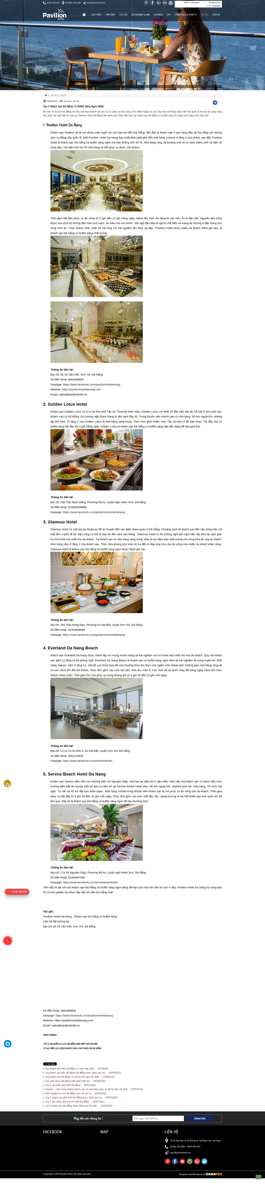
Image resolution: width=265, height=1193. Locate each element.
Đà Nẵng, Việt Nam (73, 3)
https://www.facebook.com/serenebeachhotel (90, 882)
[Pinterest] (146, 2)
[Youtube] (182, 1161)
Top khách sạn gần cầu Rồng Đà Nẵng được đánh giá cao (83, 1072)
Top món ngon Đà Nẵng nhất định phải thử (75, 1081)
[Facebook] (152, 2)
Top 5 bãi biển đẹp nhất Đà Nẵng (70, 1085)
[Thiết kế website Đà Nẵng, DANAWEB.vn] (214, 1174)
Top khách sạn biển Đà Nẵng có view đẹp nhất (77, 1068)
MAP (104, 1132)
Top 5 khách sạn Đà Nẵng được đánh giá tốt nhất (79, 1106)
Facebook (52, 1132)
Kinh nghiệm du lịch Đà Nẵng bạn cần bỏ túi (75, 1093)
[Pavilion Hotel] (54, 14)
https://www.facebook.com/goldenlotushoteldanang (94, 512)
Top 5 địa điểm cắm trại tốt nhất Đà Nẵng (74, 1101)
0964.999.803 (193, 1146)
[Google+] (158, 2)
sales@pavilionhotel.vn (95, 3)
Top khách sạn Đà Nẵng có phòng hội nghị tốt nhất (80, 1077)
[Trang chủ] (84, 15)
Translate (216, 6)
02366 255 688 (53, 3)
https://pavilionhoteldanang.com (81, 389)
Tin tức (63, 96)
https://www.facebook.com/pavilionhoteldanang (91, 384)
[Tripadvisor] (164, 2)
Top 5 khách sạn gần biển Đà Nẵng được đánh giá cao (81, 1097)
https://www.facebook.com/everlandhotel (88, 760)
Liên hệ (171, 1132)
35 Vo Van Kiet (176, 1140)
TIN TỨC (54, 96)
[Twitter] (204, 1161)
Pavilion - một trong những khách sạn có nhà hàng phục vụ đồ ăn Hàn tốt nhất (94, 1089)
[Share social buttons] (215, 102)
